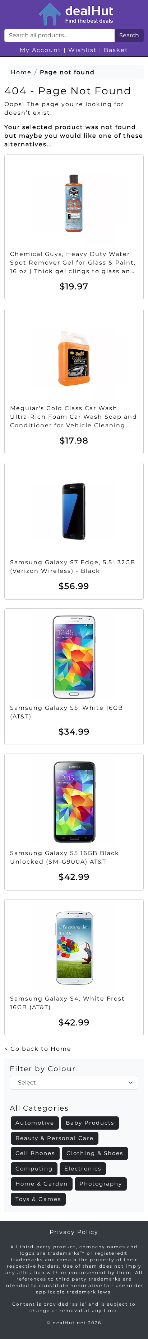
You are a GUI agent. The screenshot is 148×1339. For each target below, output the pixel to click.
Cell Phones (35, 1153)
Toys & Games (38, 1199)
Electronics (82, 1168)
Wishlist (82, 50)
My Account (40, 50)
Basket (116, 50)
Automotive (34, 1122)
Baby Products (90, 1122)
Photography (100, 1183)
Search (129, 35)
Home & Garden (41, 1183)
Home (21, 72)
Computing (34, 1168)
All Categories (39, 1108)
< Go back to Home (37, 1048)
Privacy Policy (74, 1232)
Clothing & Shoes (94, 1153)
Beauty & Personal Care (54, 1138)
